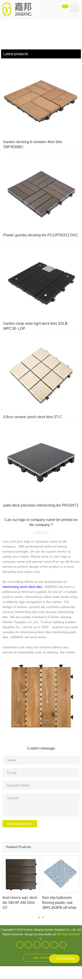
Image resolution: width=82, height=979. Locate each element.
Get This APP (43, 958)
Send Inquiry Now (20, 824)
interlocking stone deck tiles (22, 587)
